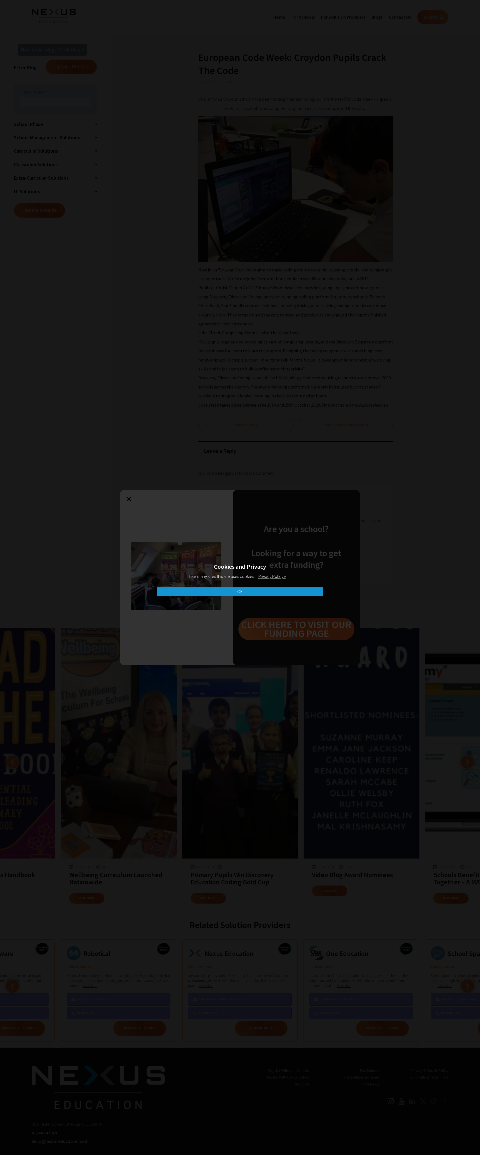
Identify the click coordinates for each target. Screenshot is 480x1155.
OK (240, 591)
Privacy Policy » (272, 576)
